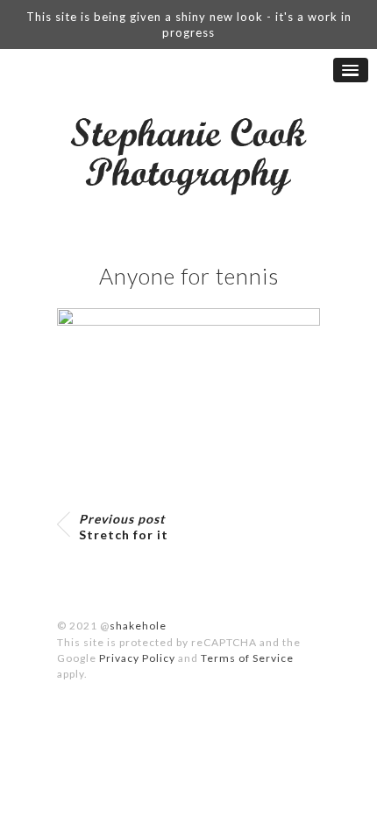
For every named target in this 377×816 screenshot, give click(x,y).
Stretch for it (123, 526)
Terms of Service (247, 658)
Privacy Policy (137, 658)
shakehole (138, 625)
